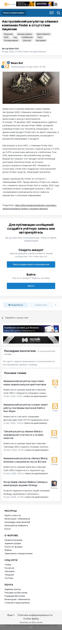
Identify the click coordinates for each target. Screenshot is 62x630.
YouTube (9, 578)
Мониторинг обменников (17, 518)
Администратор (13, 589)
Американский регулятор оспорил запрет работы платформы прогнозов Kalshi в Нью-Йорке (25, 407)
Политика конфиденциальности (34, 615)
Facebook (9, 568)
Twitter (8, 564)
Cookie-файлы (31, 618)
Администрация (13, 543)
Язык (10, 615)
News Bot (14, 48)
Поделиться (16, 305)
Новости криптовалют (34, 51)
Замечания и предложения (18, 553)
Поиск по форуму (13, 546)
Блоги (8, 528)
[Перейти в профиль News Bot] (6, 65)
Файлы (8, 550)
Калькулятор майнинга (16, 525)
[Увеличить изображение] (31, 87)
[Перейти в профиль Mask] (54, 483)
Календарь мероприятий (17, 522)
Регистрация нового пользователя (31, 264)
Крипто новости (13, 515)
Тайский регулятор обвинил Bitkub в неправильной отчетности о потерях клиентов (23, 434)
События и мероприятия (17, 602)
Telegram (9, 574)
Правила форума (13, 540)
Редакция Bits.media (15, 596)
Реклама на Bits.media (16, 592)
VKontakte (10, 571)
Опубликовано (28, 66)
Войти (31, 286)
